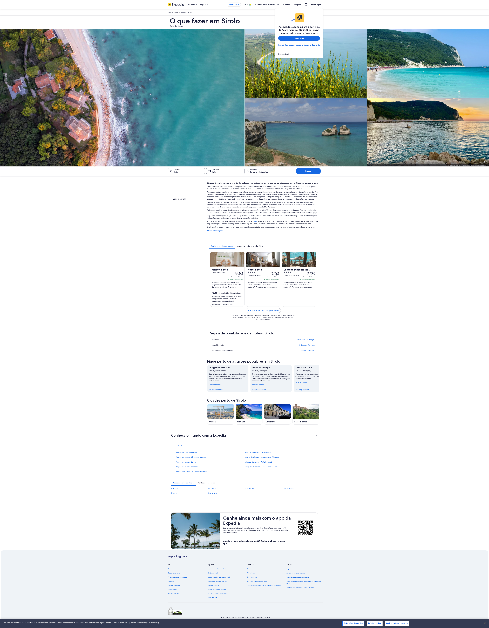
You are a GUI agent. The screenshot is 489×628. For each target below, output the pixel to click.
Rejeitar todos (374, 623)
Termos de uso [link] (252, 577)
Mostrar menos (215, 384)
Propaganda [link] (172, 589)
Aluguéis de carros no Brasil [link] (217, 589)
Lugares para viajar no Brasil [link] (217, 569)
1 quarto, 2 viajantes (259, 172)
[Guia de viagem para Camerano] (277, 414)
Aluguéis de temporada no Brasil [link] (219, 577)
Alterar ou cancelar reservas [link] (296, 573)
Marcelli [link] (175, 493)
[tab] (222, 246)
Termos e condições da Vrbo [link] (257, 581)
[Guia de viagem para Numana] (249, 414)
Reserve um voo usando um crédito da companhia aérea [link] (304, 582)
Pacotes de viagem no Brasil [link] (217, 581)
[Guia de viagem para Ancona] (220, 414)
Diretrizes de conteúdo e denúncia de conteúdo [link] (264, 585)
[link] (299, 54)
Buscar (308, 171)
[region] (244, 623)
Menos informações (215, 231)
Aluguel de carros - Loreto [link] (186, 462)
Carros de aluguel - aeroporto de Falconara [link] (262, 457)
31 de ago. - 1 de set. (307, 345)
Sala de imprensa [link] (174, 585)
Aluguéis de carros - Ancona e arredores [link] (261, 467)
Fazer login (316, 4)
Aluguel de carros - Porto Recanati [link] (258, 462)
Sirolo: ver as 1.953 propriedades (263, 310)
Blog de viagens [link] (213, 597)
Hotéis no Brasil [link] (213, 573)
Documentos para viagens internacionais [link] (300, 587)
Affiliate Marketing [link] (174, 593)
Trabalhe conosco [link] (174, 573)
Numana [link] (212, 488)
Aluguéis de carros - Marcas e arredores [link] (191, 471)
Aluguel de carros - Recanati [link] (187, 467)
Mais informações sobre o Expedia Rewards (299, 45)
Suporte (286, 4)
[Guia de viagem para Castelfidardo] (306, 414)
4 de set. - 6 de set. (307, 350)
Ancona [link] (174, 488)
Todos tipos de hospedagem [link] (217, 593)
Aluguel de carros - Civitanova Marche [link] (191, 457)
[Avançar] (319, 378)
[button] (244, 435)
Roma (255, 221)
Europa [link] (170, 12)
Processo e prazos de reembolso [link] (298, 577)
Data (176, 172)
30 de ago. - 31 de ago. (305, 339)
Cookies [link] (250, 569)
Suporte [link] (289, 569)
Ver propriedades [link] (216, 389)
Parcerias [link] (171, 581)
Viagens (297, 4)
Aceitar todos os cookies (397, 623)
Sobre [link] (170, 569)
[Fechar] (485, 623)
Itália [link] (176, 12)
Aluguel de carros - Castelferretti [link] (258, 452)
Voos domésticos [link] (213, 585)
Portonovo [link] (213, 493)
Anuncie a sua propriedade (267, 4)
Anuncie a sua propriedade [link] (177, 577)
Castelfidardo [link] (289, 488)
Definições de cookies (353, 623)
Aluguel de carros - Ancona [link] (186, 452)
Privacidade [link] (251, 573)
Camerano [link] (250, 488)
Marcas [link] (183, 12)
